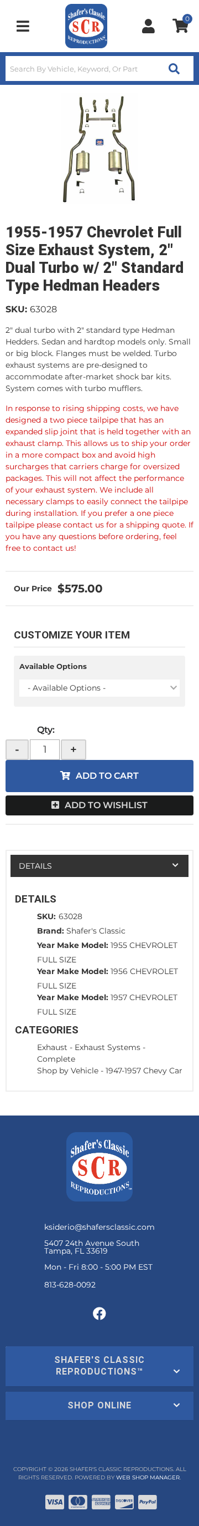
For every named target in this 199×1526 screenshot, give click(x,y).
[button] (99, 68)
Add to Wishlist (106, 805)
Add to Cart (107, 775)
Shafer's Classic (95, 931)
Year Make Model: (72, 945)
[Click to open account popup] (148, 26)
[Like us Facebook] (99, 1314)
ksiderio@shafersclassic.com (99, 1227)
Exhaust (52, 1047)
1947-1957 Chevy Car (144, 1071)
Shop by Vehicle (67, 1071)
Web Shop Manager (148, 1477)
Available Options (53, 666)
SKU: (16, 309)
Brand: (50, 931)
